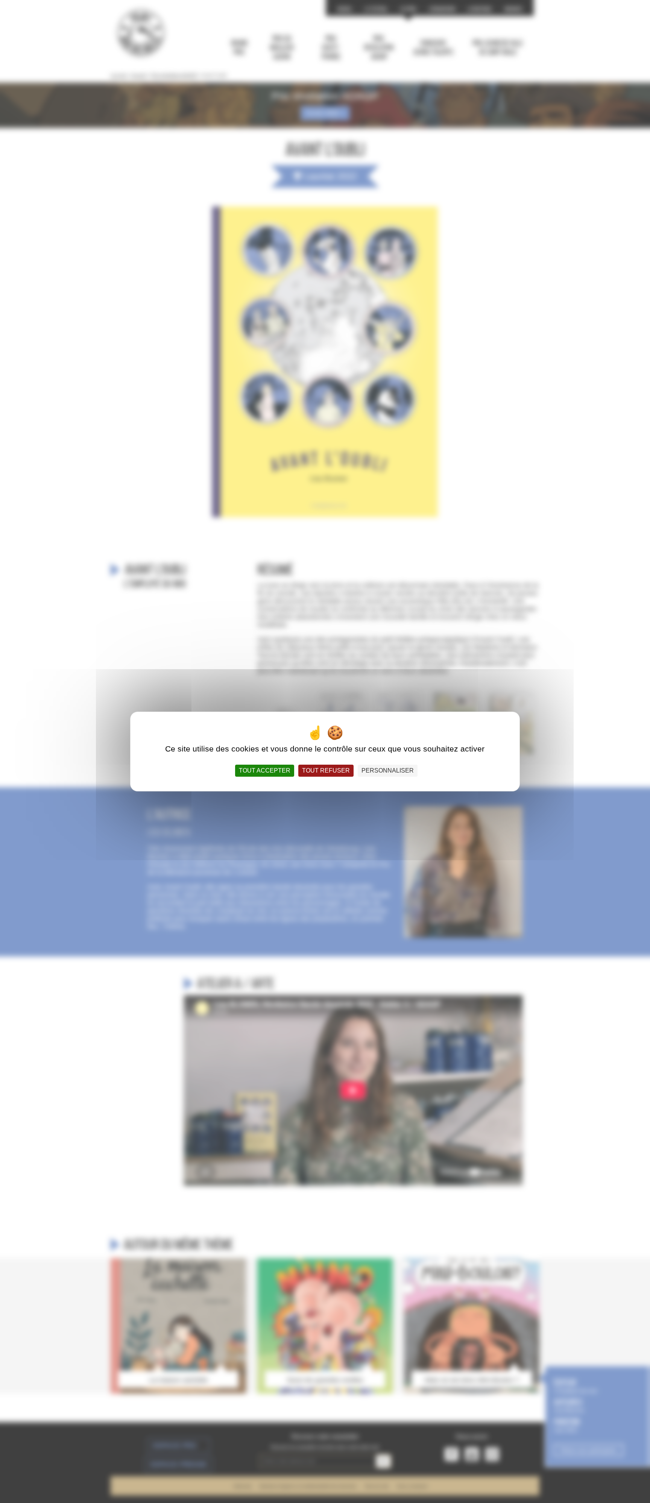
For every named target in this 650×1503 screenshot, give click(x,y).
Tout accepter (264, 770)
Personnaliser (387, 770)
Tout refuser (326, 770)
